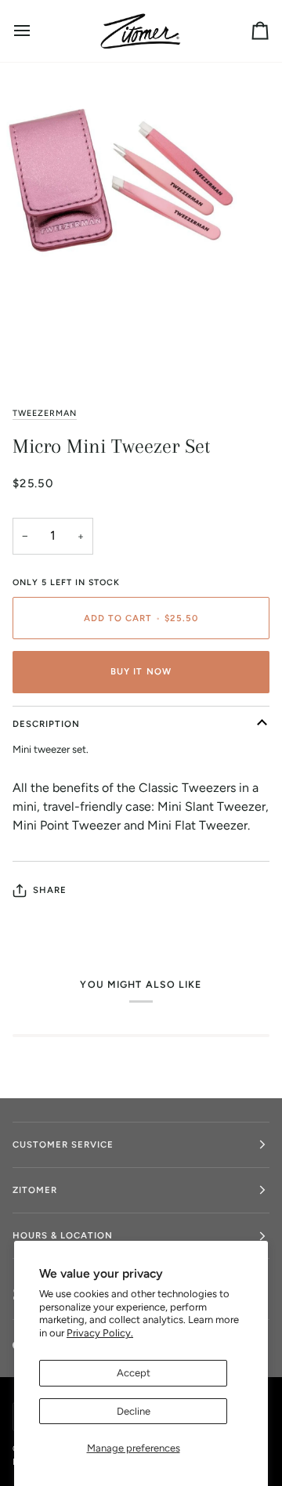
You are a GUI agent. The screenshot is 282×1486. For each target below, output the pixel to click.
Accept (133, 1373)
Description (46, 723)
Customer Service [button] (63, 1144)
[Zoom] (29, 352)
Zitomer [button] (35, 1189)
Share (50, 889)
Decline (133, 1411)
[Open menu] (36, 31)
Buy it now (140, 671)
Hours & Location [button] (63, 1235)
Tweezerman (45, 413)
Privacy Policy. (100, 1333)
